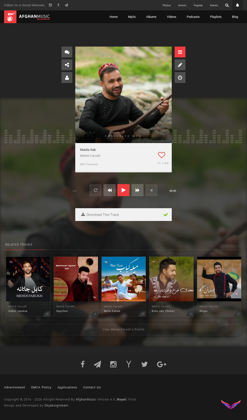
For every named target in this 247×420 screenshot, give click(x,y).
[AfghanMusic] (27, 16)
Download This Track (102, 214)
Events (214, 5)
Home (114, 17)
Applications (67, 387)
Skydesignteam (56, 405)
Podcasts (193, 17)
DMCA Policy (41, 387)
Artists (182, 5)
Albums (151, 17)
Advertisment (14, 387)
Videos (171, 17)
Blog (235, 17)
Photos (167, 5)
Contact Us (92, 387)
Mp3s (132, 17)
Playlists (216, 17)
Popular (198, 5)
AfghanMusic (86, 399)
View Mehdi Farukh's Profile (123, 330)
